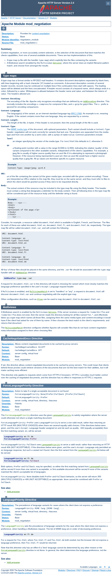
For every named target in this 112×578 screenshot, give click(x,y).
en (100, 567)
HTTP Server (15, 18)
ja (109, 567)
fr (105, 567)
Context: (6, 353)
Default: (6, 350)
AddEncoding (89, 101)
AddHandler (21, 273)
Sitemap (95, 570)
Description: (8, 33)
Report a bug (105, 570)
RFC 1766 (76, 113)
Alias (40, 299)
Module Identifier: (11, 39)
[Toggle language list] (3, 29)
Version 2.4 (43, 18)
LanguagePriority (62, 415)
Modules (53, 18)
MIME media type (19, 129)
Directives (71, 570)
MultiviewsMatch (38, 291)
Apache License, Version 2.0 (30, 573)
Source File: (8, 43)
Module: (6, 359)
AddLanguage (13, 492)
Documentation (29, 18)
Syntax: (5, 347)
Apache (4, 18)
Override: (6, 403)
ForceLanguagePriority (13, 550)
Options (57, 63)
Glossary (86, 570)
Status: (5, 36)
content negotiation (41, 33)
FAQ (79, 570)
